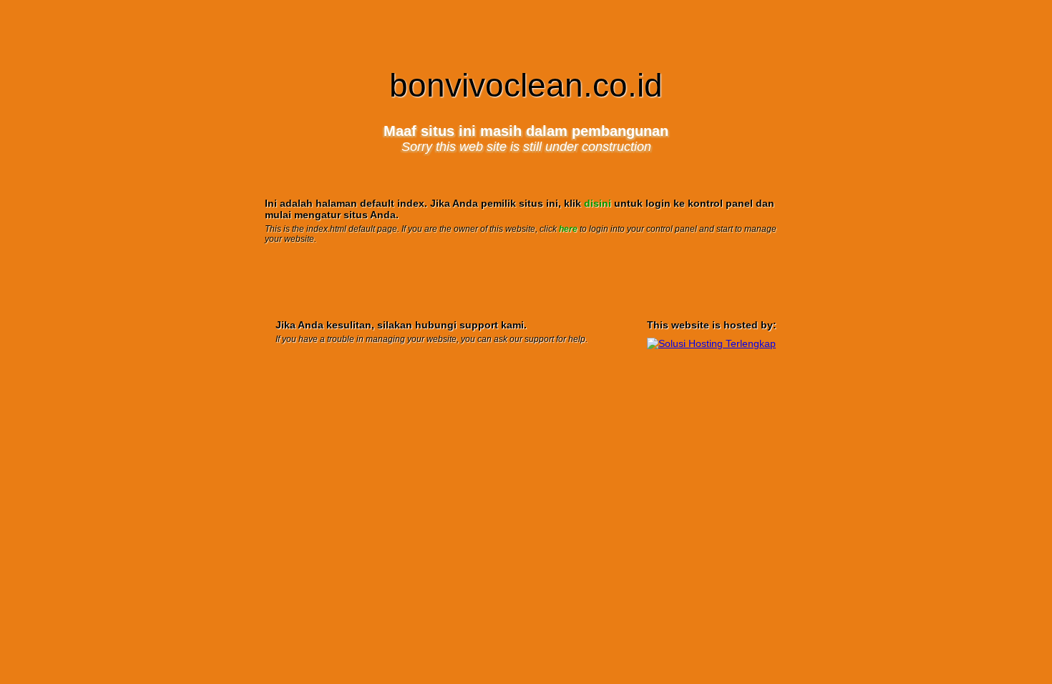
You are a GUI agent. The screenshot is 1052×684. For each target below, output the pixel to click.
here (568, 229)
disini (597, 203)
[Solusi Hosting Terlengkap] (711, 343)
